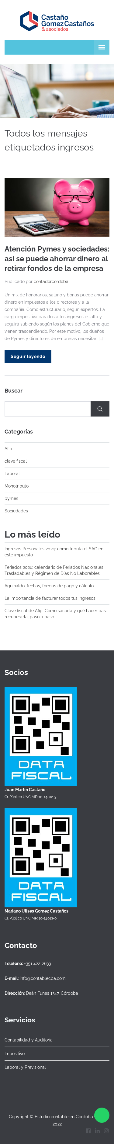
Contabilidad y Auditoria (29, 1040)
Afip (8, 448)
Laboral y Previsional (25, 1067)
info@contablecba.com (43, 978)
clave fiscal (16, 461)
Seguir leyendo (28, 356)
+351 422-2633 (37, 963)
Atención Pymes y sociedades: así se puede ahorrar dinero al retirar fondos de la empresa (57, 259)
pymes (11, 498)
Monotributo (17, 486)
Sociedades (16, 510)
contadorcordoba (51, 281)
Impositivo (15, 1053)
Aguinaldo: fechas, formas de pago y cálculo (49, 585)
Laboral (12, 473)
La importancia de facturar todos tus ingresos (50, 598)
